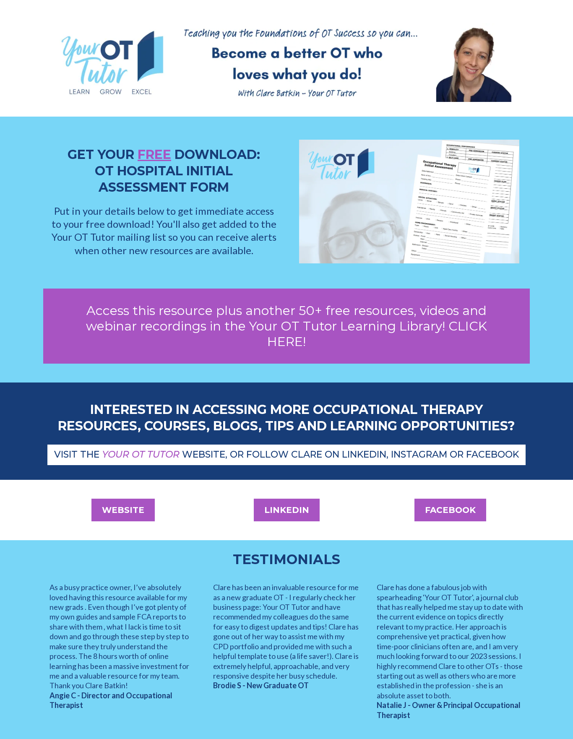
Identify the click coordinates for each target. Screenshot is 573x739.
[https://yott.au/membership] (286, 62)
